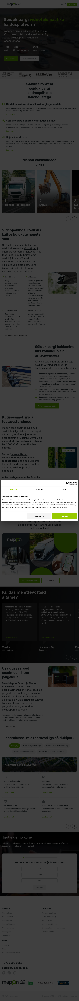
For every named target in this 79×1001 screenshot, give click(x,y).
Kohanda (38, 516)
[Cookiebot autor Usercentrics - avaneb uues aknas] (68, 483)
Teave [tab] (65, 489)
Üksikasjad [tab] (39, 489)
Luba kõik (64, 516)
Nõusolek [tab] (13, 489)
